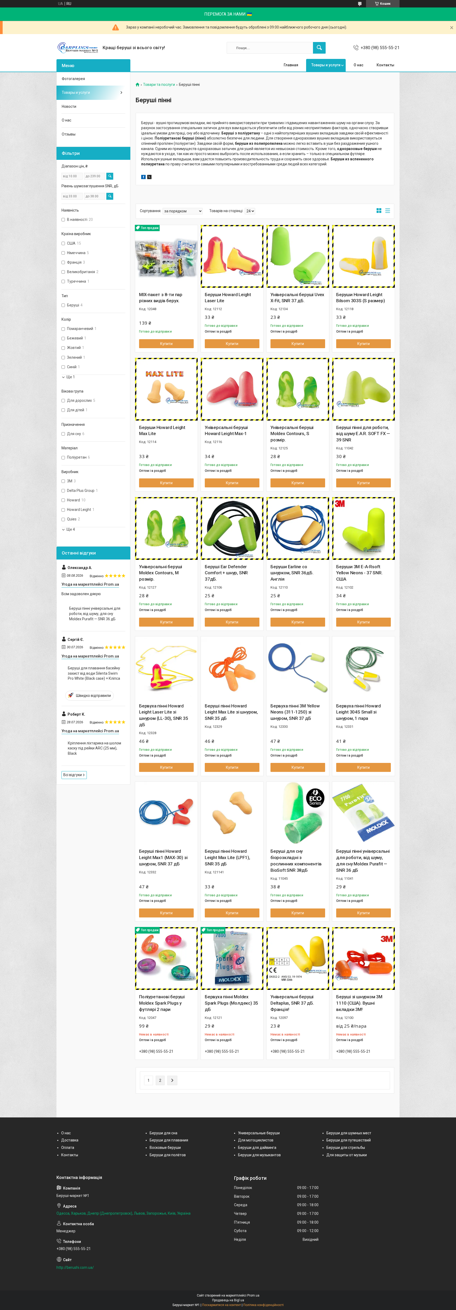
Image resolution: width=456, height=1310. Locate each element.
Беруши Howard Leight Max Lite (162, 430)
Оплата (67, 1147)
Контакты (385, 65)
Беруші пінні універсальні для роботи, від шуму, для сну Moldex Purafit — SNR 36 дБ (363, 861)
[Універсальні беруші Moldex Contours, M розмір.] (166, 528)
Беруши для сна (163, 1133)
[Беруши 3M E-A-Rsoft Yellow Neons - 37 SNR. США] (363, 528)
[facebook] (143, 178)
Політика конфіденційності (263, 1305)
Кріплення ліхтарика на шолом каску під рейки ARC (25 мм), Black (94, 748)
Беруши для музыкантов (259, 1155)
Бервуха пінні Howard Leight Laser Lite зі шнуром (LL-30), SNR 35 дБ (163, 715)
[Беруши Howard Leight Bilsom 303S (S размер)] (363, 256)
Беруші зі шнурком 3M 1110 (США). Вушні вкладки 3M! (359, 1003)
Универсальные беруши (259, 1133)
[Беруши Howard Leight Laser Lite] (232, 256)
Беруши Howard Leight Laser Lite (228, 298)
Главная (291, 65)
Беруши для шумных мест (348, 1133)
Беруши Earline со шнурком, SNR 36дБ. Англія (291, 573)
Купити (166, 344)
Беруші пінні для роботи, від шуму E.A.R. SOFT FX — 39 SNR (363, 434)
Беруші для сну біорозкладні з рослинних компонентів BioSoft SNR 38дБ (296, 861)
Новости (69, 106)
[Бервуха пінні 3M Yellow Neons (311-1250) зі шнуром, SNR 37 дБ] (298, 667)
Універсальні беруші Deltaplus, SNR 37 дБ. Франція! (292, 1003)
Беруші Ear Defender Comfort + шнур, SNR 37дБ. (226, 573)
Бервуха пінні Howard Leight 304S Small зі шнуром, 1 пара (358, 712)
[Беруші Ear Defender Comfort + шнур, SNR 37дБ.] (232, 528)
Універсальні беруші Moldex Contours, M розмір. (160, 573)
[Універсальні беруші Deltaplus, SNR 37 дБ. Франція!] (298, 958)
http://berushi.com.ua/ (75, 1267)
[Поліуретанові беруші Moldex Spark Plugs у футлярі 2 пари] (166, 958)
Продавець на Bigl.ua (228, 1300)
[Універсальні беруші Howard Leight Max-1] (232, 389)
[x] (149, 178)
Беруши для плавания (169, 1140)
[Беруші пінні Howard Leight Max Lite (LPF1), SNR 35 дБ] (232, 813)
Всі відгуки (72, 775)
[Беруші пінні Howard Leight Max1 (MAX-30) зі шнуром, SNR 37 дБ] (166, 813)
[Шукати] (319, 48)
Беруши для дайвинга (257, 1147)
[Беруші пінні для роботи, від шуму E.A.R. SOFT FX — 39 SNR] (363, 389)
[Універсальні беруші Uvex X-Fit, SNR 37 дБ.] (298, 256)
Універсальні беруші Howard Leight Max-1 (226, 430)
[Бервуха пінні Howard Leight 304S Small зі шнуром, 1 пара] (363, 667)
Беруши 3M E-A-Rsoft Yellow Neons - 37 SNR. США (359, 573)
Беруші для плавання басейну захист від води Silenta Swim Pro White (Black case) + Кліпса (94, 673)
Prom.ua (253, 1295)
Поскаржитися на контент (221, 1305)
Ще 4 (70, 529)
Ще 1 (70, 377)
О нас (358, 65)
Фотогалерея (73, 79)
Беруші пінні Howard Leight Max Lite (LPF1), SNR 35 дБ (227, 857)
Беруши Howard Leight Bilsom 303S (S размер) (360, 298)
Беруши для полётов (168, 1155)
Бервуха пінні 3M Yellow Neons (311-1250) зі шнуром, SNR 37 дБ (295, 712)
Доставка (69, 1140)
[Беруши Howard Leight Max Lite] (166, 389)
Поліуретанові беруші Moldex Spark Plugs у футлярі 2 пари (162, 1003)
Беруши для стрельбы (345, 1147)
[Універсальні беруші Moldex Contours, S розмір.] (298, 389)
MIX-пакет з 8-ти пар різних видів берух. (160, 298)
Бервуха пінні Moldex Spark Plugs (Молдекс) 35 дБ (231, 1003)
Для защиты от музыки (346, 1155)
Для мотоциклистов (255, 1140)
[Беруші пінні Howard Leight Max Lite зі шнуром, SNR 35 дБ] (232, 667)
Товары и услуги (325, 65)
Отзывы (68, 134)
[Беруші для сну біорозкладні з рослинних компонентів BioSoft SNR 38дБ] (298, 813)
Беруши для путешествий (348, 1140)
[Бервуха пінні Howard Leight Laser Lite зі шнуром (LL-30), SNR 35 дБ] (166, 667)
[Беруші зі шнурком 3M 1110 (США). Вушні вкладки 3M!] (363, 958)
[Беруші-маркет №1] (77, 47)
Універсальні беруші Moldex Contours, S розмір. (292, 434)
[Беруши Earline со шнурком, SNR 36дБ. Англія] (298, 528)
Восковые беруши (165, 1147)
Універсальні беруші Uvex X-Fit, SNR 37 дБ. (297, 298)
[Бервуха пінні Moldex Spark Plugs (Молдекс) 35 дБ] (232, 958)
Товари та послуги (159, 85)
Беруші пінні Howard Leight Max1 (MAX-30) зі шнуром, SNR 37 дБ (163, 857)
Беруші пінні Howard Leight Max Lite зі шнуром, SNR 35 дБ (231, 712)
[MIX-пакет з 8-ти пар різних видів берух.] (166, 256)
